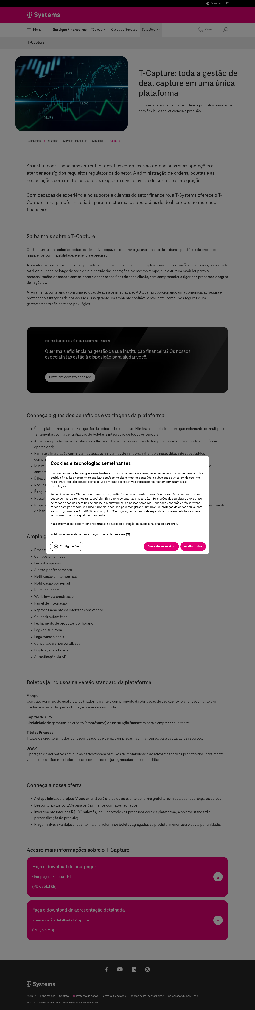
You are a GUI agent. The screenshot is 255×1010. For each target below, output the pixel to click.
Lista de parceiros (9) (116, 534)
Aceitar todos (193, 546)
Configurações (70, 546)
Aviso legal (91, 534)
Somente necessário (161, 546)
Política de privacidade (66, 534)
